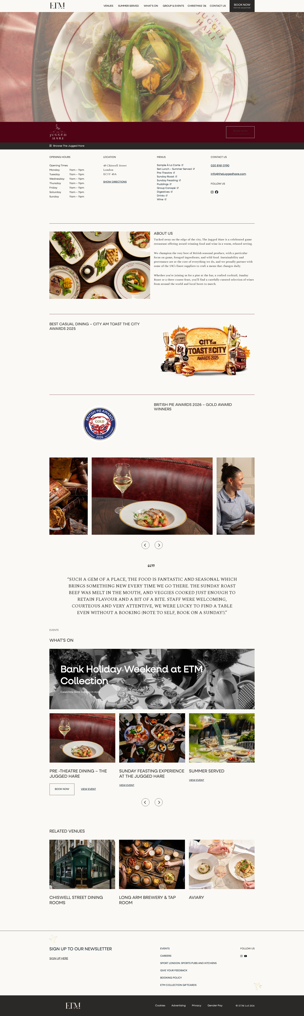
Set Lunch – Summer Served (174, 169)
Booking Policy (171, 978)
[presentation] (145, 545)
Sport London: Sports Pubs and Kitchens (188, 963)
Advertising (178, 1005)
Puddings (163, 184)
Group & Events (173, 6)
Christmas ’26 (197, 6)
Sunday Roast (166, 176)
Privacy (196, 1005)
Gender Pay (215, 1005)
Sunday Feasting (167, 180)
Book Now (242, 6)
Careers (165, 956)
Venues (108, 6)
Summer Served (128, 6)
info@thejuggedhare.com (228, 174)
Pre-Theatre (165, 173)
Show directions (115, 182)
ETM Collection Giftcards (178, 985)
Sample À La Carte (169, 165)
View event (88, 789)
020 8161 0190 (220, 165)
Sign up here (58, 958)
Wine (160, 199)
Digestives (163, 192)
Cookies (160, 1005)
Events (165, 948)
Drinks (161, 196)
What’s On (151, 6)
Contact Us (218, 6)
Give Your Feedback (173, 970)
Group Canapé (166, 188)
